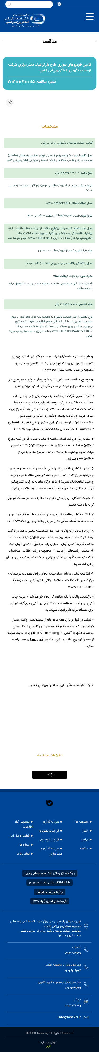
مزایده (84, 839)
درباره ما (25, 844)
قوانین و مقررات (20, 835)
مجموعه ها (81, 821)
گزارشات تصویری (49, 830)
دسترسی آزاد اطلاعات (24, 824)
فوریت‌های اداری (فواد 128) (50, 901)
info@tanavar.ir (69, 1017)
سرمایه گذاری (51, 821)
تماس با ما (23, 853)
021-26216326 (73, 970)
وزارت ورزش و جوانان (49, 891)
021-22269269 (73, 988)
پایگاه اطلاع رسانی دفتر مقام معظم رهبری (50, 873)
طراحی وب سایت (48, 1042)
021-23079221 (73, 953)
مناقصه (84, 848)
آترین (48, 1046)
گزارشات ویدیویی (49, 839)
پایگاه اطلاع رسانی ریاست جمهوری (49, 882)
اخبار (85, 830)
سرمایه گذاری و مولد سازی (51, 851)
